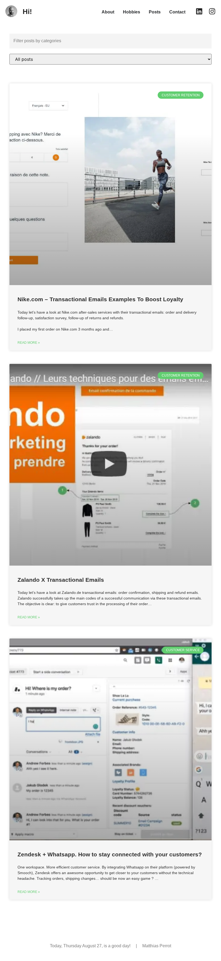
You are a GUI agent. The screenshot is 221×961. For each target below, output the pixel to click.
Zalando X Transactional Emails (61, 580)
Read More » (29, 343)
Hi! (27, 12)
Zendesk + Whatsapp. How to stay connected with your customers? (110, 854)
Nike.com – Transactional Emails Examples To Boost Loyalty (100, 299)
